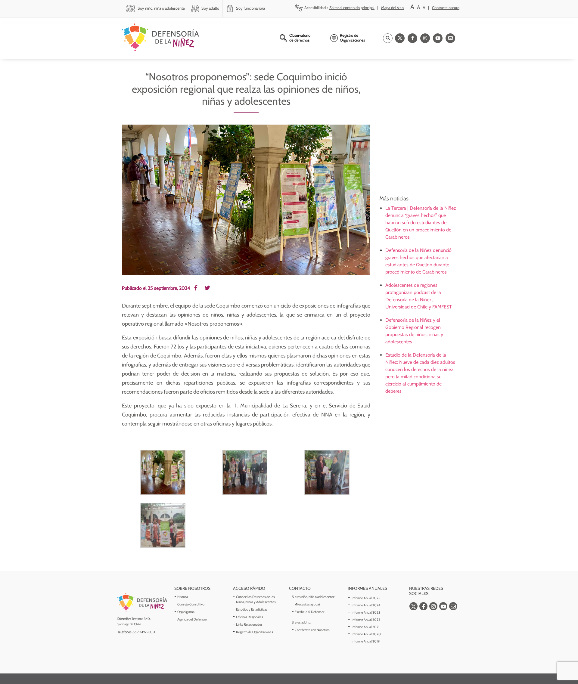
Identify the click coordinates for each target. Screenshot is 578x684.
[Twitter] (400, 38)
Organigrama (185, 612)
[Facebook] (412, 38)
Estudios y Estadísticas (251, 609)
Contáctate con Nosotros (312, 630)
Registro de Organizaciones (254, 632)
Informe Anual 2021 (366, 627)
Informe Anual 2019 (366, 641)
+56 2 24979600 (143, 632)
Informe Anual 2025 (366, 598)
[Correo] (450, 38)
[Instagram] (425, 38)
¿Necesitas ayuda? (307, 604)
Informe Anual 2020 (366, 634)
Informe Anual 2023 (366, 612)
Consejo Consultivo (190, 604)
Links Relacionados (249, 624)
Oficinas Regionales (249, 617)
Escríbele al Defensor (309, 612)
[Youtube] (438, 38)
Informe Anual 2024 (366, 605)
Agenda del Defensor (192, 619)
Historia (182, 597)
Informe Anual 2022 (366, 619)
